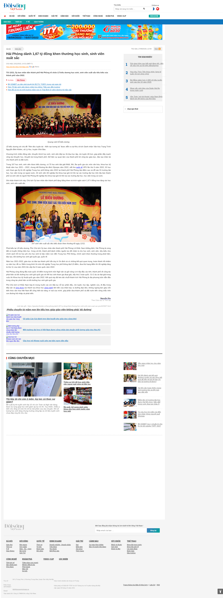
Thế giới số (10, 563)
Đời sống (21, 16)
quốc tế (79, 167)
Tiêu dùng (53, 547)
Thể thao (86, 16)
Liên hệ (152, 585)
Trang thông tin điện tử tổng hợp (135, 585)
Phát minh (26, 567)
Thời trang (80, 551)
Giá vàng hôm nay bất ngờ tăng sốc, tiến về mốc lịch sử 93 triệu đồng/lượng (144, 64)
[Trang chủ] (5, 16)
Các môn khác (132, 549)
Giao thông (10, 551)
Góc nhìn (63, 559)
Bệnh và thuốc (116, 545)
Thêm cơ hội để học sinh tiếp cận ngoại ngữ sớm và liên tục (77, 383)
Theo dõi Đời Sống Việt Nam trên (17, 67)
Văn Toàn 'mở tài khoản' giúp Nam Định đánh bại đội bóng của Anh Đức (144, 98)
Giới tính (114, 547)
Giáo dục (18, 49)
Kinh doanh (43, 16)
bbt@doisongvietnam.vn (21, 589)
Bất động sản (54, 551)
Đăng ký (153, 530)
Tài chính (53, 549)
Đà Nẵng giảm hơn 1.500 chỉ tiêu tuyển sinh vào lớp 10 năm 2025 (144, 81)
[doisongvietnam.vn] (14, 527)
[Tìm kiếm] (144, 9)
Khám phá (110, 16)
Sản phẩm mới (11, 565)
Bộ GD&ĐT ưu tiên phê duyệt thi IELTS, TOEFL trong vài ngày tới (34, 84)
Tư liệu (39, 547)
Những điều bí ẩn (28, 565)
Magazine (154, 16)
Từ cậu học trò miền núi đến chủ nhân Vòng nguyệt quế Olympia (149, 414)
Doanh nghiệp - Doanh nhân (60, 545)
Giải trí (54, 16)
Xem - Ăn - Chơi (25, 549)
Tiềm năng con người (30, 563)
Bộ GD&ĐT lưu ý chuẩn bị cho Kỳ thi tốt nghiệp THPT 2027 (150, 425)
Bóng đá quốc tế (133, 547)
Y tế (7, 549)
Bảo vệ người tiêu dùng (97, 547)
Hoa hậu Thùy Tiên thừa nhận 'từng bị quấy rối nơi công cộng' (143, 73)
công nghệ (48, 288)
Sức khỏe (75, 16)
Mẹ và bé (22, 551)
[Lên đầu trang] (220, 591)
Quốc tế (32, 16)
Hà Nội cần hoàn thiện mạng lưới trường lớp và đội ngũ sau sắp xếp (149, 390)
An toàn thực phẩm (96, 545)
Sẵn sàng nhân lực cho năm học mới (149, 364)
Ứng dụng (10, 567)
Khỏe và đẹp (115, 549)
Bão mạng (23, 545)
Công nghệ (98, 16)
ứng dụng (20, 288)
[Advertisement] (143, 154)
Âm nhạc (79, 549)
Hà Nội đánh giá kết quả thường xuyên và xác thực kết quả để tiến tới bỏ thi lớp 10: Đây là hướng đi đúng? (150, 378)
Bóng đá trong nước (134, 545)
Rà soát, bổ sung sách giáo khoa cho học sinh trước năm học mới (77, 409)
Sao (77, 545)
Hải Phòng (21, 80)
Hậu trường (131, 553)
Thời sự (9, 547)
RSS (156, 49)
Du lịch (24, 571)
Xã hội (12, 16)
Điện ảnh (79, 547)
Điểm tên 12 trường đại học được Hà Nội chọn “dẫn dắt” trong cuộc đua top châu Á (149, 402)
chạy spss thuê (132, 109)
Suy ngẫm (23, 547)
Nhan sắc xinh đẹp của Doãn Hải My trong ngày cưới (143, 89)
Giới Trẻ (22, 553)
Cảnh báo (65, 16)
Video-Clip (121, 16)
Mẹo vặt (25, 569)
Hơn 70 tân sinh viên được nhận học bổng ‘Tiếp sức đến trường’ (34, 87)
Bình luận (40, 549)
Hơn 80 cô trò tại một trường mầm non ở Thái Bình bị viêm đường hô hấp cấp (39, 90)
